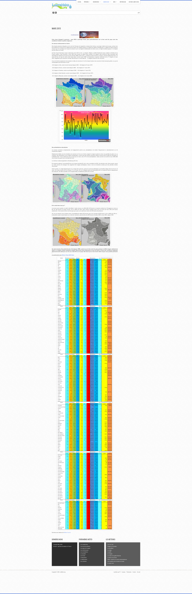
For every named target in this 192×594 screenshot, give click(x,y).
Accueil (79, 2)
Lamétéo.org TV (117, 572)
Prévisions (86, 2)
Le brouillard (110, 548)
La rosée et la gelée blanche (114, 555)
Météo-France (67, 532)
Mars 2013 (56, 28)
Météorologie (123, 2)
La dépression (83, 559)
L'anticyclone (83, 557)
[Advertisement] (79, 20)
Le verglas (109, 553)
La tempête (83, 553)
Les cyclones (83, 561)
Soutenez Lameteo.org (134, 2)
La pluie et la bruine (112, 557)
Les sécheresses (84, 550)
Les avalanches (84, 544)
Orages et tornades (112, 546)
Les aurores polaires (85, 546)
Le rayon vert (110, 563)
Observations (96, 2)
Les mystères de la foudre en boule (115, 561)
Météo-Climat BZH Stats (68, 255)
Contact (134, 572)
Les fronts (82, 555)
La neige (109, 550)
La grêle (109, 552)
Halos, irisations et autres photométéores (117, 559)
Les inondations (84, 552)
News (114, 2)
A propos (123, 572)
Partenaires (129, 572)
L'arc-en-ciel (110, 544)
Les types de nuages (85, 548)
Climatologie (106, 2)
